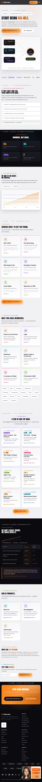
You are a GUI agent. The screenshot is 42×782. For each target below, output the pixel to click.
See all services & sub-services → (12, 301)
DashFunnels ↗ (4, 753)
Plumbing (5, 396)
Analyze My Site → (25, 674)
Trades (2, 738)
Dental (11, 388)
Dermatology (18, 388)
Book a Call (33, 2)
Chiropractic (5, 392)
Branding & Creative (25, 722)
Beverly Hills (24, 740)
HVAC (30, 392)
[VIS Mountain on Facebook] (2, 774)
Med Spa (4, 388)
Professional (3, 742)
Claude (14, 768)
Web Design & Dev (25, 720)
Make (14, 763)
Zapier (8, 763)
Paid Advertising (25, 718)
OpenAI (20, 768)
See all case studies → (21, 511)
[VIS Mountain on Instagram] (6, 774)
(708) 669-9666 (21, 779)
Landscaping (34, 396)
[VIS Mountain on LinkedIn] (9, 774)
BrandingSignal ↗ (4, 751)
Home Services (4, 734)
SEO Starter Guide (31, 652)
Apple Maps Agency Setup (24, 763)
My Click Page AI (6, 768)
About (23, 749)
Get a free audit (28, 30)
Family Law (23, 392)
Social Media (24, 724)
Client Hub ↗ (24, 760)
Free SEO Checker (25, 758)
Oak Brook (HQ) (25, 732)
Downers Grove (25, 736)
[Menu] (39, 2)
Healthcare (3, 732)
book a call (15, 657)
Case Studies (24, 751)
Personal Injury (15, 392)
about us (9, 657)
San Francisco (24, 742)
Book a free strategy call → (11, 30)
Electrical (12, 396)
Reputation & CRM (25, 726)
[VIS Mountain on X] (15, 774)
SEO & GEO (24, 716)
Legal (2, 736)
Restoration (5, 400)
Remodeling (25, 396)
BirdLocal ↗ (3, 749)
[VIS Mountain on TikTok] (19, 774)
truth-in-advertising (8, 654)
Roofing (36, 392)
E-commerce (13, 400)
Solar (19, 396)
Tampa (23, 744)
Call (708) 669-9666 (31, 698)
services (3, 657)
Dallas (23, 738)
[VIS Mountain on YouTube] (12, 774)
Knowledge (24, 755)
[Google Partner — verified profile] (3, 725)
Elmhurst (23, 734)
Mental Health (28, 388)
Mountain (5, 2)
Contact (23, 753)
